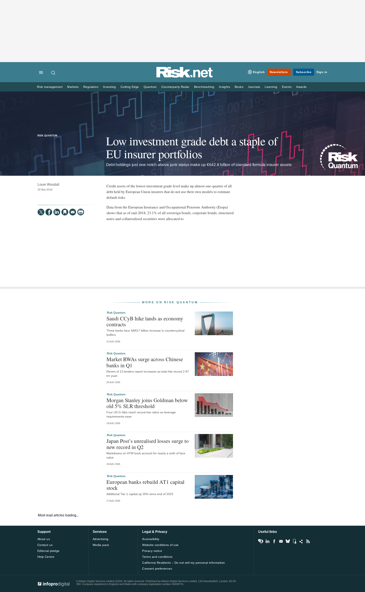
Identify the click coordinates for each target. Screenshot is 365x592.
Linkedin (267, 541)
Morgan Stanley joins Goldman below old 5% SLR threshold (147, 403)
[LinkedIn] (56, 212)
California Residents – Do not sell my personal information (183, 562)
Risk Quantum (47, 135)
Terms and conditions (157, 556)
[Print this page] (80, 212)
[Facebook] (48, 212)
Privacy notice (152, 551)
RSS (308, 541)
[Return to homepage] (184, 77)
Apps (294, 541)
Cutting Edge (130, 86)
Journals (254, 86)
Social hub (301, 541)
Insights (224, 86)
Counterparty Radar (175, 86)
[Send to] (72, 212)
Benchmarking (204, 86)
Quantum (150, 86)
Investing (109, 86)
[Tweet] (41, 212)
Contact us (45, 545)
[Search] (53, 72)
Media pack (101, 545)
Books (239, 86)
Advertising (101, 539)
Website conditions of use (160, 545)
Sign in (321, 72)
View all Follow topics (260, 541)
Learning (271, 86)
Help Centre (45, 556)
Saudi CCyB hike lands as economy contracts (144, 321)
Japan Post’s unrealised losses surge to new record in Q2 (147, 444)
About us (43, 539)
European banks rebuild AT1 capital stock (145, 485)
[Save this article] (64, 212)
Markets (73, 86)
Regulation (90, 86)
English (259, 72)
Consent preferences (157, 568)
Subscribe (304, 72)
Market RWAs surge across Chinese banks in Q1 (144, 362)
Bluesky (287, 541)
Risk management (50, 86)
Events (286, 86)
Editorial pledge (48, 551)
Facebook (274, 541)
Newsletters (279, 72)
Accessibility (150, 539)
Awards (301, 86)
